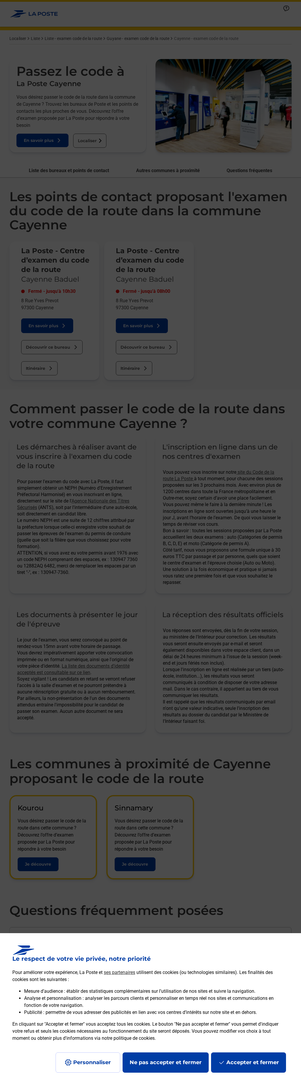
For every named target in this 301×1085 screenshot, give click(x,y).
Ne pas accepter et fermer (166, 1062)
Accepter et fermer (252, 1062)
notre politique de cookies (128, 1038)
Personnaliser (92, 1062)
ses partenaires (119, 972)
